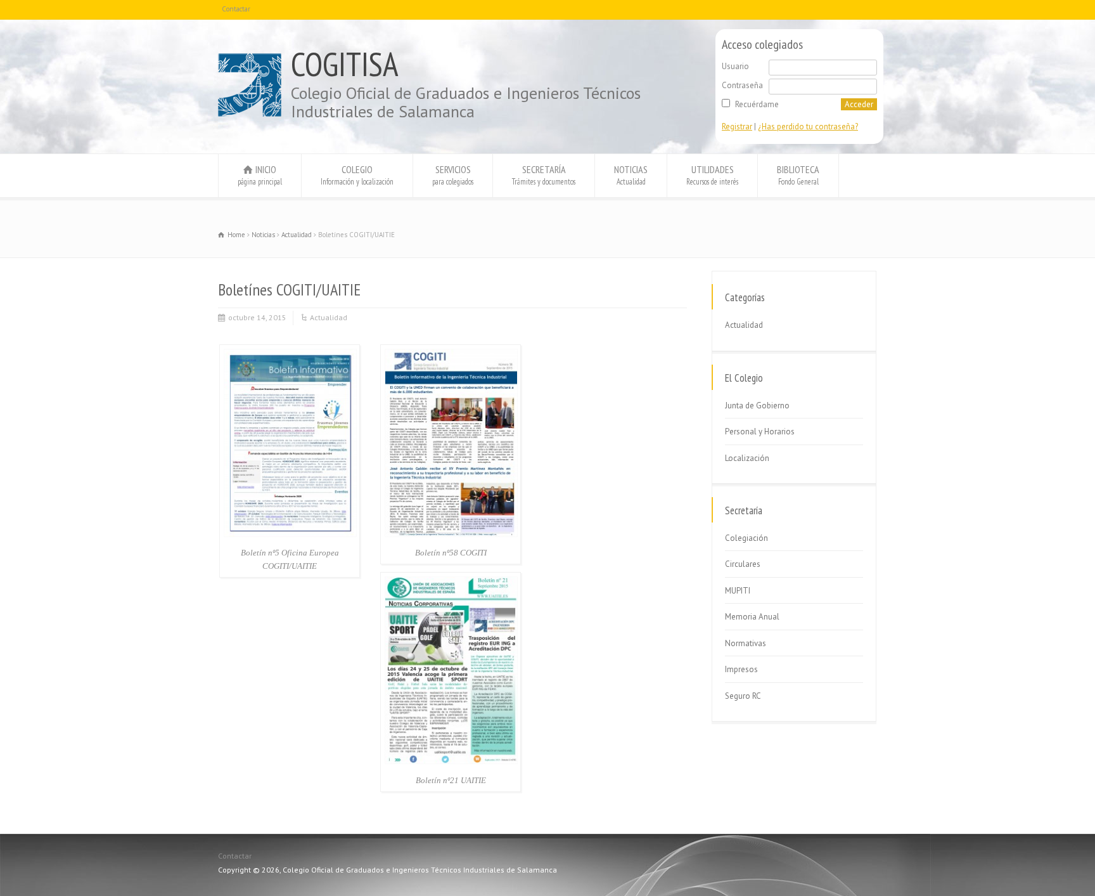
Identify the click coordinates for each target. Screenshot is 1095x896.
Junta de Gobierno (757, 405)
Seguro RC (743, 696)
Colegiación (746, 538)
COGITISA (345, 64)
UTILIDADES (712, 175)
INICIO (260, 175)
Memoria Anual (752, 616)
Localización (747, 458)
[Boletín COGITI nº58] (451, 534)
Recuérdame (757, 104)
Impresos (741, 669)
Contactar (236, 8)
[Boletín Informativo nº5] (290, 534)
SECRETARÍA (543, 175)
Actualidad (328, 317)
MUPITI (737, 590)
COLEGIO (357, 175)
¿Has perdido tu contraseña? (808, 126)
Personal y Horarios (760, 431)
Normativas (745, 643)
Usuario (735, 66)
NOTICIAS (631, 175)
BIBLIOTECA (798, 175)
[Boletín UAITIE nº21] (451, 761)
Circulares (742, 564)
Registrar (737, 126)
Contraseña (742, 85)
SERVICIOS (452, 175)
